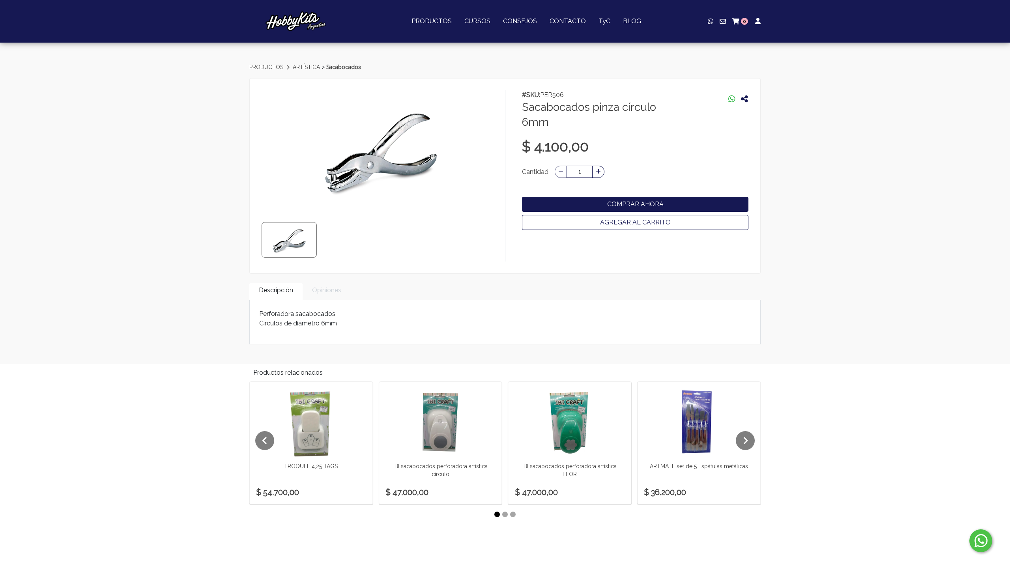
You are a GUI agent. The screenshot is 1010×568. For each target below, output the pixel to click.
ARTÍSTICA (307, 67)
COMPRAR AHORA (635, 204)
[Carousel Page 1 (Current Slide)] (497, 514)
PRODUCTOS (431, 21)
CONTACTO (568, 21)
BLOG (632, 21)
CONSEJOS (520, 21)
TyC (604, 21)
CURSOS (477, 21)
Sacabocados (343, 67)
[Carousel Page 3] (513, 514)
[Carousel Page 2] (505, 514)
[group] (381, 149)
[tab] (276, 291)
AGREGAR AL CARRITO (635, 222)
